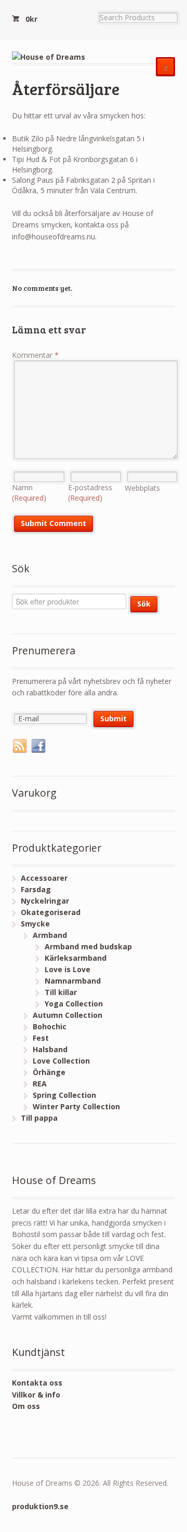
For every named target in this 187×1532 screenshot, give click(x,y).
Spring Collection (64, 1095)
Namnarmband (73, 981)
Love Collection (61, 1061)
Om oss (26, 1406)
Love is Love (67, 969)
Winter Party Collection (76, 1106)
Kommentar (35, 355)
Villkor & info (36, 1395)
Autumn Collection (67, 1015)
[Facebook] (39, 746)
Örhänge (49, 1072)
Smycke (35, 924)
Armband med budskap (88, 946)
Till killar (61, 992)
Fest (41, 1038)
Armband (50, 935)
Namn (29, 492)
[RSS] (20, 746)
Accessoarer (44, 878)
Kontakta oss (37, 1383)
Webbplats (142, 488)
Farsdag (36, 889)
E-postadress (90, 492)
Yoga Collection (74, 1004)
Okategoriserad (51, 912)
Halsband (50, 1049)
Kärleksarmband (75, 958)
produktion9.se (40, 1506)
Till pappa (39, 1118)
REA (40, 1083)
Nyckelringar (45, 901)
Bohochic (49, 1026)
